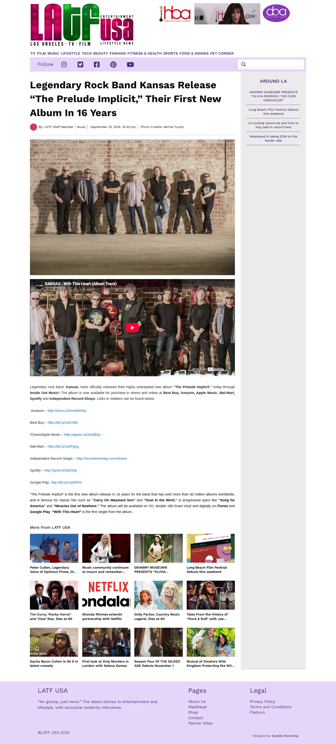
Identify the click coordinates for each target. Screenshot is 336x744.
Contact (195, 717)
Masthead (197, 707)
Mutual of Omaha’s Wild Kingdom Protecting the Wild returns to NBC (210, 663)
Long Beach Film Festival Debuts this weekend (207, 569)
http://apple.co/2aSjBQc (82, 435)
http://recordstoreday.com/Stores (101, 458)
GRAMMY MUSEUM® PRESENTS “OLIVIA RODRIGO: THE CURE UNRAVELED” (151, 569)
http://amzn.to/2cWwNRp (67, 411)
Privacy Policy (262, 701)
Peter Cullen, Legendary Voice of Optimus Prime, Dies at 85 (53, 569)
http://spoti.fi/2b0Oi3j (60, 470)
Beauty (100, 53)
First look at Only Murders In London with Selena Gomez (105, 663)
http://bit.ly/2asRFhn (66, 482)
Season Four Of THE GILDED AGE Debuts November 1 (157, 663)
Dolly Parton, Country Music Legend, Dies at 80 (157, 616)
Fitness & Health (144, 53)
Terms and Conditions (270, 707)
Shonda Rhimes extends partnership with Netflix (102, 616)
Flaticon (257, 712)
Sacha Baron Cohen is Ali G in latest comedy (54, 663)
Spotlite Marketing (285, 736)
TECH (87, 53)
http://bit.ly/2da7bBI (63, 423)
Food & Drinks (194, 53)
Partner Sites (200, 723)
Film (41, 53)
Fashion (117, 53)
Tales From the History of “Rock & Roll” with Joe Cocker (207, 616)
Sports (170, 53)
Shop (193, 712)
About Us (197, 701)
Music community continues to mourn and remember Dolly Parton (105, 569)
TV (33, 53)
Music (53, 53)
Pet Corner (222, 53)
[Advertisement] (227, 36)
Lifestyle (70, 53)
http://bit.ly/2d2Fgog (63, 446)
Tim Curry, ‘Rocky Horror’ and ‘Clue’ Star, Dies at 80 (51, 616)
